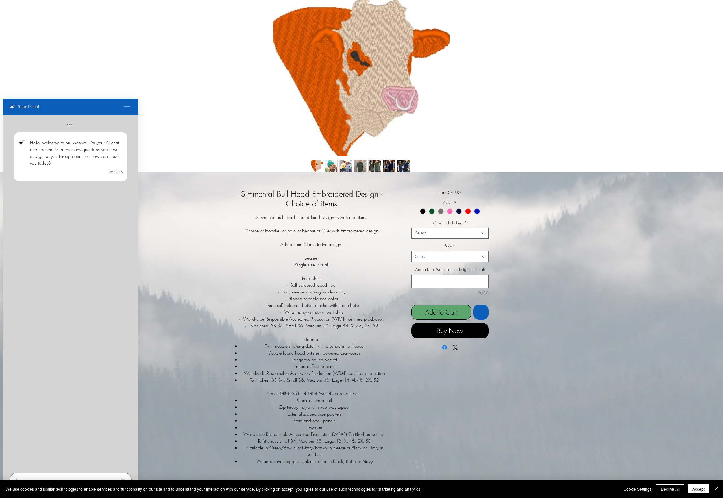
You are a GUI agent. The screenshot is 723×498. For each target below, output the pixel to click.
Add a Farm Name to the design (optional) (450, 269)
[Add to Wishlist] (481, 312)
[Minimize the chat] (126, 107)
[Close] (716, 488)
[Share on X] (455, 347)
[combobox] (450, 233)
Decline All (670, 489)
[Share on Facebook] (444, 347)
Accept (698, 489)
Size (450, 246)
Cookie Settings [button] (638, 489)
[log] (70, 292)
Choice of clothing (450, 222)
